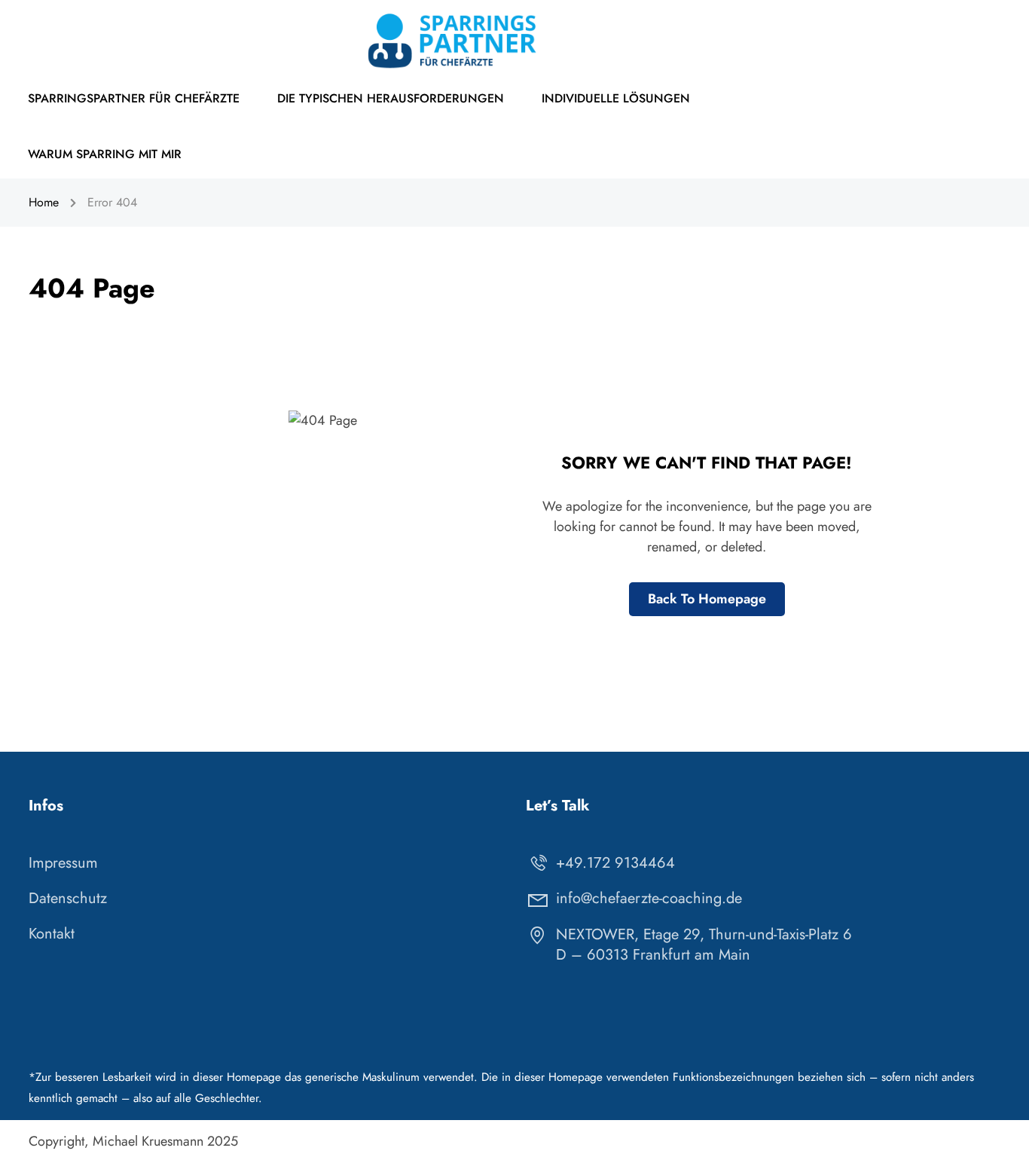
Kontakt (52, 934)
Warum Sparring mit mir (105, 154)
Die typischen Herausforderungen (390, 98)
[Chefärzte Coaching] (453, 40)
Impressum (63, 863)
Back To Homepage (707, 599)
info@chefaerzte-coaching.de (649, 898)
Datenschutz (68, 898)
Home (44, 202)
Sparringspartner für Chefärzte (134, 98)
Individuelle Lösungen (616, 98)
